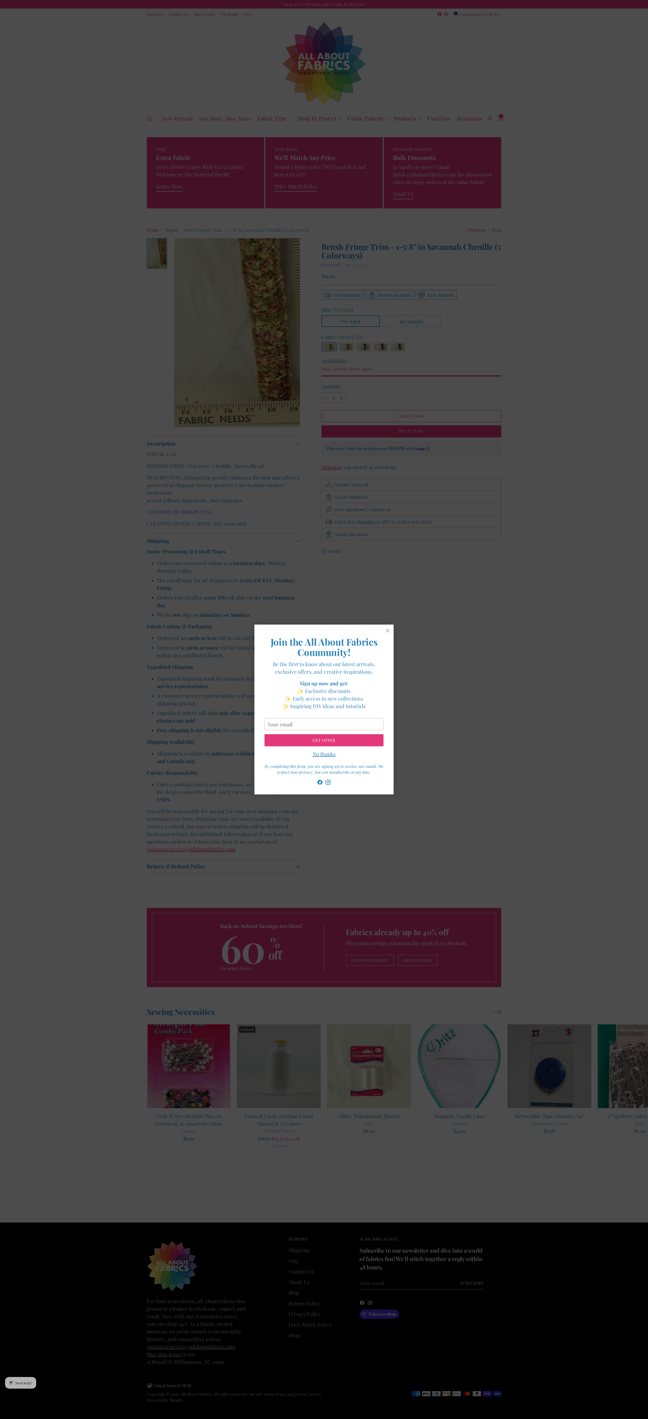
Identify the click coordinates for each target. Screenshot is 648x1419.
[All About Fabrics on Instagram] (328, 783)
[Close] (388, 630)
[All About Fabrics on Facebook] (320, 783)
